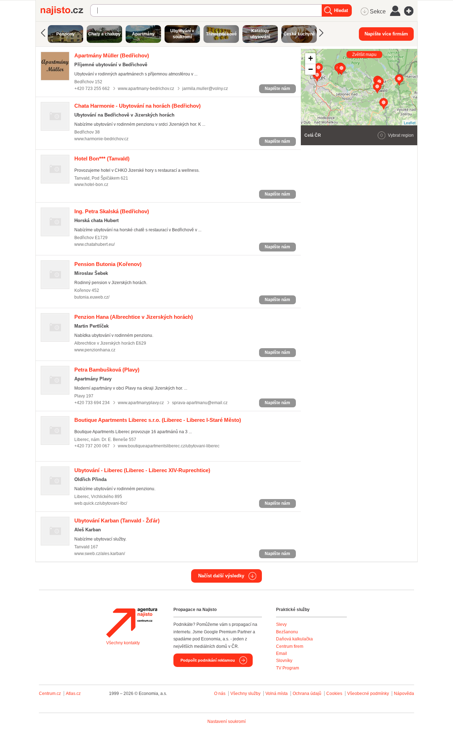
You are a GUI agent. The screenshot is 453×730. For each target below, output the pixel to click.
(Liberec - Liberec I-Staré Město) (157, 420)
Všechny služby (246, 693)
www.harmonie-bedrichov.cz (101, 138)
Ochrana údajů (307, 693)
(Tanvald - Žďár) (117, 520)
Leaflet (409, 122)
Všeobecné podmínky (368, 693)
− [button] (310, 69)
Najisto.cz (65, 10)
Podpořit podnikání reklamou (207, 660)
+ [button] (310, 58)
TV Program (287, 668)
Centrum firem (289, 646)
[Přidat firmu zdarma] (411, 11)
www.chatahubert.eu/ (94, 244)
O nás (219, 693)
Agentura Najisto (131, 623)
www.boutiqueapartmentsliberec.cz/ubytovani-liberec (168, 445)
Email (281, 653)
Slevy (281, 624)
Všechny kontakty (123, 642)
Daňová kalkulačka (294, 638)
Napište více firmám (386, 33)
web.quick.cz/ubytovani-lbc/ (100, 503)
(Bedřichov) (111, 55)
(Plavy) (106, 370)
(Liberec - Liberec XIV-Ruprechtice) (142, 470)
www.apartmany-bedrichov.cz (146, 88)
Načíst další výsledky (221, 575)
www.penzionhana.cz (94, 349)
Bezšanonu (287, 631)
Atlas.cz (73, 693)
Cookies (334, 693)
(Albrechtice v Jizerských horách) (133, 317)
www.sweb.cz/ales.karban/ (99, 553)
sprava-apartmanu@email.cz (200, 402)
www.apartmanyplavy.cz (141, 402)
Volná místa (276, 693)
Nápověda (404, 693)
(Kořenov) (108, 264)
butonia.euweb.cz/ (91, 297)
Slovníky (284, 660)
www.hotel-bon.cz (91, 184)
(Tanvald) (102, 158)
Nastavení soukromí (226, 721)
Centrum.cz (50, 693)
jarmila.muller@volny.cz (205, 88)
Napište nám (277, 88)
